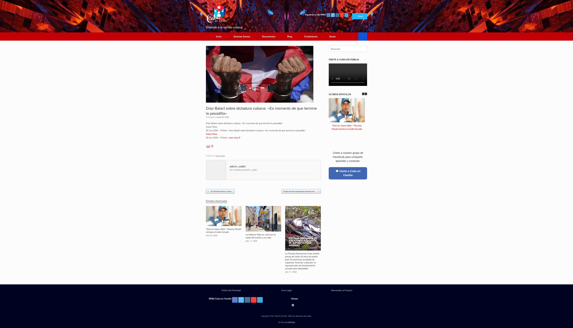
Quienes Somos (242, 36)
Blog (289, 36)
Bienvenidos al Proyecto (341, 290)
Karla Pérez (211, 133)
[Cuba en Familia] (217, 13)
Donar (332, 36)
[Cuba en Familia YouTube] (342, 15)
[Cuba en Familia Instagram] (337, 15)
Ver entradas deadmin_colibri (243, 169)
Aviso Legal (286, 290)
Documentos (268, 36)
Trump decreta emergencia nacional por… (301, 191)
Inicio (219, 36)
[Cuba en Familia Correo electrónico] (346, 15)
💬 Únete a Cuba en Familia (348, 173)
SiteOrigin (291, 322)
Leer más (233, 137)
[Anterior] (363, 94)
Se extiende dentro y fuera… (220, 191)
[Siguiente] (366, 94)
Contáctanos (310, 36)
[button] (362, 36)
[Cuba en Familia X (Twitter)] (333, 15)
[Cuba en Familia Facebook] (328, 15)
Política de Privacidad (231, 290)
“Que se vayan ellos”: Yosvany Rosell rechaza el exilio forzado (347, 127)
